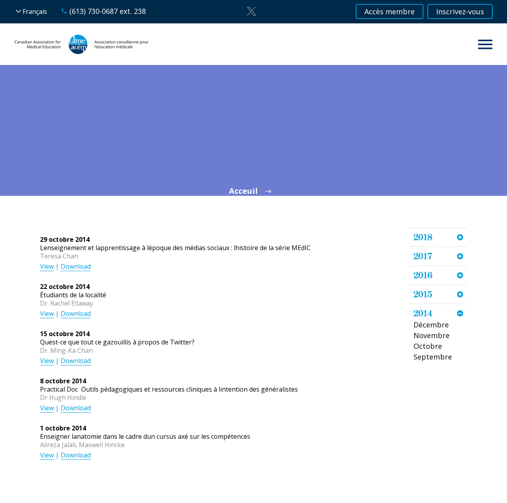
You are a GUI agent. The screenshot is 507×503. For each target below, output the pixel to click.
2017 (423, 256)
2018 (423, 237)
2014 (423, 313)
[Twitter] (251, 11)
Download (76, 266)
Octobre (428, 346)
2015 (423, 294)
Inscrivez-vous (460, 11)
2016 (423, 275)
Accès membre (389, 11)
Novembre (432, 335)
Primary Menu (485, 44)
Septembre (433, 356)
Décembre (431, 324)
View (47, 266)
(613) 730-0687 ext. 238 (107, 11)
